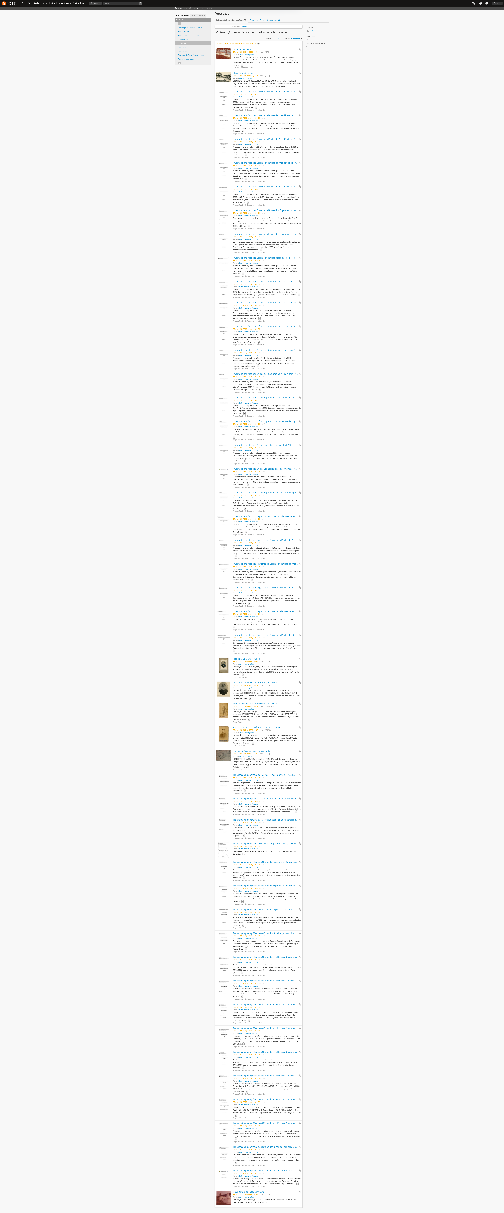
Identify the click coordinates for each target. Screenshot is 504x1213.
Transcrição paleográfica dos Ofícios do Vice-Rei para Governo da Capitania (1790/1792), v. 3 (278, 1004)
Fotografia (182, 47)
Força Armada (183, 31)
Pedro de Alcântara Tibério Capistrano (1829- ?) (256, 727)
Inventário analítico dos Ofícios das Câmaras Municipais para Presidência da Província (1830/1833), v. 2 (283, 302)
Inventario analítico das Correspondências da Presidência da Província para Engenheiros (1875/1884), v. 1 (285, 162)
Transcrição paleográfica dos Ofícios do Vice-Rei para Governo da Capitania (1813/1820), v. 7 (278, 1099)
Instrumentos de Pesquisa (248, 97)
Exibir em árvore (182, 15)
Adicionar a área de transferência (299, 49)
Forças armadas (184, 39)
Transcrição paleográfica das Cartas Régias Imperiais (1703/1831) (265, 774)
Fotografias (182, 51)
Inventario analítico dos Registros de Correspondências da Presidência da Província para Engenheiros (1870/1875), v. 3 (291, 587)
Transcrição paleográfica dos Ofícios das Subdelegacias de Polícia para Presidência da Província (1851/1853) (286, 933)
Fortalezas (182, 43)
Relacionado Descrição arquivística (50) (231, 20)
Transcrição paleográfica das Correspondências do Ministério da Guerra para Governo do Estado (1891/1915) (287, 819)
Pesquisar (201, 15)
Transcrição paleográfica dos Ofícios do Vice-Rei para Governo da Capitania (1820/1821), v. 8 (278, 1123)
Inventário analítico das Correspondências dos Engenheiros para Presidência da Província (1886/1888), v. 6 (285, 210)
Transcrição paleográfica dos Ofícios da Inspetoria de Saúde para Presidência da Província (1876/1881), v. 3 (286, 885)
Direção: (287, 38)
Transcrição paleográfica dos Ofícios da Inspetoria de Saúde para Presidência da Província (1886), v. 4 (283, 909)
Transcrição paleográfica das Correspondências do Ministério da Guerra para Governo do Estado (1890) (284, 798)
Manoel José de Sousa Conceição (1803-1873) (255, 703)
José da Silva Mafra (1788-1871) (248, 658)
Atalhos (487, 3)
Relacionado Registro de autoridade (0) (265, 20)
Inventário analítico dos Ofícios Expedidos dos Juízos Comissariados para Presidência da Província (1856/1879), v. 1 (289, 468)
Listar (193, 15)
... (179, 23)
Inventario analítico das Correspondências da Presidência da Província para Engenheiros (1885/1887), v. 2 (285, 186)
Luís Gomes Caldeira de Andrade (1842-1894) (255, 682)
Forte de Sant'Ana (242, 49)
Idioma (480, 3)
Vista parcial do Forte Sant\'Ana (248, 1191)
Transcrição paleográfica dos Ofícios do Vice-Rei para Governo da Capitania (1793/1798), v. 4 (278, 1028)
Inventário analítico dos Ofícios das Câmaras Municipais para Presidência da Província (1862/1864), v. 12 (284, 350)
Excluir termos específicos (268, 44)
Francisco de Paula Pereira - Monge (191, 55)
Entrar (496, 3)
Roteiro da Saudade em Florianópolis (251, 751)
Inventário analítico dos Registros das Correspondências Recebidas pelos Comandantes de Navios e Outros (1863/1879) (292, 516)
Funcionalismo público (186, 59)
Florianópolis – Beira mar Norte (190, 27)
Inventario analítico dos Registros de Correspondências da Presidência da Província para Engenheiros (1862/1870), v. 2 (291, 563)
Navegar (94, 3)
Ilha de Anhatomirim (243, 73)
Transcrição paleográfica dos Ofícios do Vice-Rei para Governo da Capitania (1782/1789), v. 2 (278, 980)
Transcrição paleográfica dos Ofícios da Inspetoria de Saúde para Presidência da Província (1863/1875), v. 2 (286, 862)
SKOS (311, 31)
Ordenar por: (270, 38)
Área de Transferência (473, 3)
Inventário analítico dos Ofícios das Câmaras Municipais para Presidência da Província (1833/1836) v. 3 (283, 326)
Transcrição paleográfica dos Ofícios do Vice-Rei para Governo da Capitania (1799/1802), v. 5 (278, 1051)
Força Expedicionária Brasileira (190, 35)
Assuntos (245, 27)
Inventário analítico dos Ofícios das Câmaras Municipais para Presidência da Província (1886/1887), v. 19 (284, 373)
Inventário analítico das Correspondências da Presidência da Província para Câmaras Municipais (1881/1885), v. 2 (289, 139)
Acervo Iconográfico (246, 55)
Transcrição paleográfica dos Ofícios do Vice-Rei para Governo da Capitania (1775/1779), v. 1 (278, 956)
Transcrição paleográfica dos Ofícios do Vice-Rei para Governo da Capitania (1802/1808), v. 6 (278, 1075)
